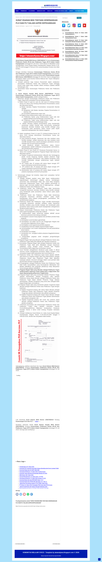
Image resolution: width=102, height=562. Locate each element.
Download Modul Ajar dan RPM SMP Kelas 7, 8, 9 (31, 480)
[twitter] (20, 494)
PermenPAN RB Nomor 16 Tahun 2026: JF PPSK (31, 476)
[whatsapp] (28, 494)
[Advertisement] (37, 445)
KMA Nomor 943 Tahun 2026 (26, 475)
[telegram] (31, 494)
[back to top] (99, 559)
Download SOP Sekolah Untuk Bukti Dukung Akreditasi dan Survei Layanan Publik (39, 468)
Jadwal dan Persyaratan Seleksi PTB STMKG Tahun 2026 (33, 483)
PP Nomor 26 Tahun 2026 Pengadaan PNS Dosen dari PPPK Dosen (35, 485)
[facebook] (17, 494)
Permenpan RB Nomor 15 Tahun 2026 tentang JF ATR (32, 478)
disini (36, 421)
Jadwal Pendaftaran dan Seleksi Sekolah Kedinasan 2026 (33, 486)
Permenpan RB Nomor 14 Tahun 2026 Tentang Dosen (32, 471)
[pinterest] (24, 494)
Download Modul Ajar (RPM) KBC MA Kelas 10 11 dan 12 (33, 481)
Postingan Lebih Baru (19, 543)
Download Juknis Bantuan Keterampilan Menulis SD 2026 (33, 473)
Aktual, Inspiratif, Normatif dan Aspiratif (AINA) (51, 555)
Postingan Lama (56, 543)
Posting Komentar (36, 26)
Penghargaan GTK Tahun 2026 (26, 466)
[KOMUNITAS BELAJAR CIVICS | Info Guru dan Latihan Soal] (51, 6)
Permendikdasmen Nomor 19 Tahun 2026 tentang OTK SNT (34, 488)
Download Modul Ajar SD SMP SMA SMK (29, 470)
